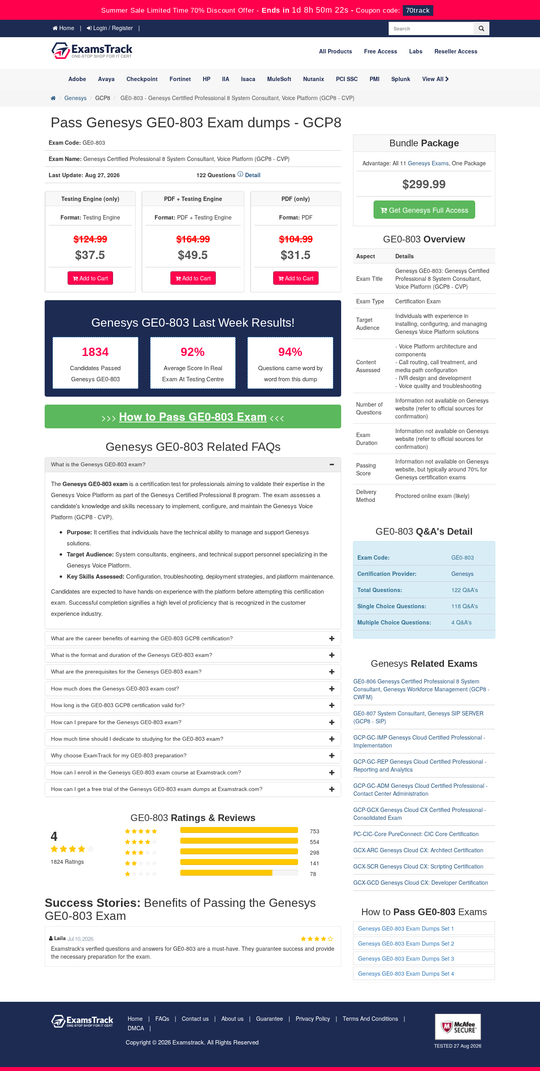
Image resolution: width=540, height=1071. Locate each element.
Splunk (400, 79)
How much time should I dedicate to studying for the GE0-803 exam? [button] (137, 739)
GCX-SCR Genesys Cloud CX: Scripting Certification (418, 866)
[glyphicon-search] (481, 28)
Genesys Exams (428, 163)
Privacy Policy (313, 1018)
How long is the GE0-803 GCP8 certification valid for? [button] (118, 705)
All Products (335, 51)
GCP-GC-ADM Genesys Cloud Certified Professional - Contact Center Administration (420, 789)
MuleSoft (279, 79)
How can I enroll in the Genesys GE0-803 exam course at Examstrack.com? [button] (146, 772)
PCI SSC (347, 79)
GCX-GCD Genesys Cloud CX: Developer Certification (420, 882)
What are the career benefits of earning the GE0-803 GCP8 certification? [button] (142, 638)
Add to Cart (93, 278)
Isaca (248, 79)
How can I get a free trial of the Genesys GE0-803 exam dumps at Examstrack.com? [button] (156, 789)
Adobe (77, 79)
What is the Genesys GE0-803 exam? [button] (98, 464)
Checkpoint (142, 79)
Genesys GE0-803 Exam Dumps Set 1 (406, 928)
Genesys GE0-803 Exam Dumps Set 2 (406, 943)
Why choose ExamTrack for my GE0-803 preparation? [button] (119, 755)
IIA (225, 79)
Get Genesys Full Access (427, 209)
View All (433, 79)
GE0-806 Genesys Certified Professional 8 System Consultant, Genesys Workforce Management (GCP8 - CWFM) (421, 689)
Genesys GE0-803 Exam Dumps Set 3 (406, 958)
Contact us (195, 1018)
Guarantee (269, 1018)
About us (232, 1018)
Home (66, 28)
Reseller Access (456, 51)
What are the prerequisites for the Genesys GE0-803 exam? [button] (126, 671)
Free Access (380, 51)
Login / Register (112, 28)
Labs (416, 51)
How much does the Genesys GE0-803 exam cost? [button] (115, 688)
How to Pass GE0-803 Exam (193, 416)
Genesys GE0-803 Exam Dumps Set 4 (406, 973)
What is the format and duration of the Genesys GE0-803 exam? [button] (131, 655)
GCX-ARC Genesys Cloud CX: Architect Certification (418, 850)
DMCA (136, 1028)
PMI (375, 79)
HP (206, 79)
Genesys (75, 98)
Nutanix (313, 79)
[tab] (193, 464)
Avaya (106, 79)
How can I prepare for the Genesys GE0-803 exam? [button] (116, 722)
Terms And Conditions (370, 1018)
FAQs (162, 1018)
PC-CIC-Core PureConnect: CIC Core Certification (416, 834)
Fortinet (180, 79)
